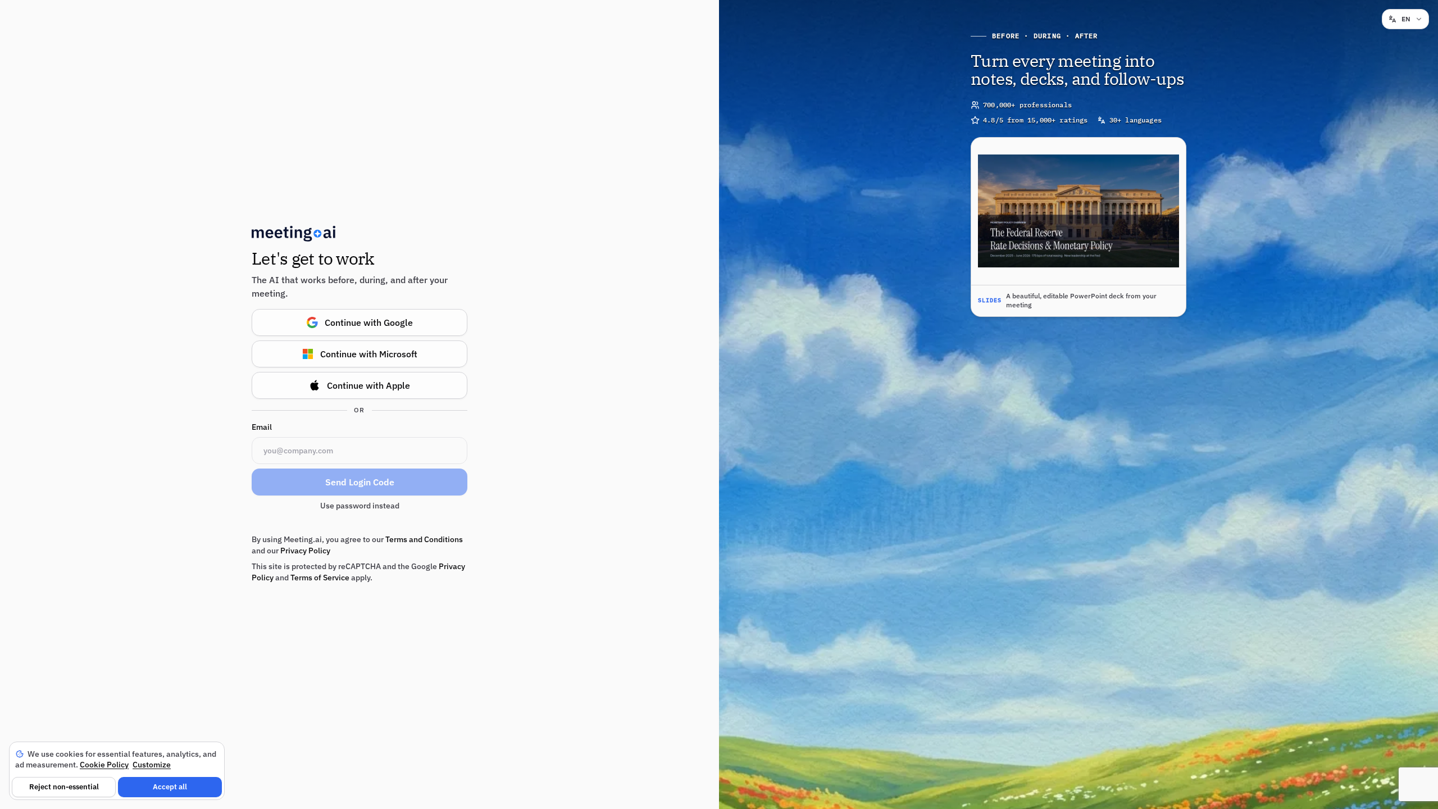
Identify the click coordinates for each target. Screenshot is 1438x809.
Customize (152, 765)
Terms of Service (319, 577)
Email (262, 427)
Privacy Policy (305, 551)
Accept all (170, 787)
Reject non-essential (64, 787)
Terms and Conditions (424, 539)
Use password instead (359, 506)
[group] (1078, 227)
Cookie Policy (104, 765)
